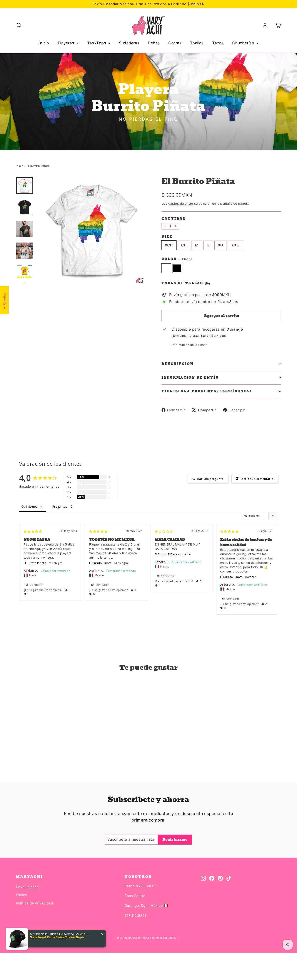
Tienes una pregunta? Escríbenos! (207, 391)
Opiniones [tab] (29, 506)
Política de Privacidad (34, 903)
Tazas (218, 43)
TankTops (97, 43)
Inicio (44, 43)
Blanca (166, 268)
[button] (67, 590)
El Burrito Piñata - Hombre (173, 554)
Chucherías (243, 43)
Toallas (197, 43)
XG (220, 245)
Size (167, 236)
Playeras (66, 43)
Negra (177, 268)
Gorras (174, 43)
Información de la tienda (189, 344)
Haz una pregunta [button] (210, 479)
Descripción (178, 364)
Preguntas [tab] (59, 506)
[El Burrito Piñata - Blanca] (18, 749)
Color (177, 259)
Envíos (21, 895)
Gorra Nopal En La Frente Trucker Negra (57, 937)
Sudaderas (129, 43)
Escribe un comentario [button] (256, 479)
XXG (235, 245)
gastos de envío (180, 203)
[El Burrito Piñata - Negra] (24, 749)
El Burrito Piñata (35, 563)
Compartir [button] (36, 585)
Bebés (154, 43)
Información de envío (190, 377)
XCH (169, 245)
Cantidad (174, 219)
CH (184, 245)
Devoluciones (27, 887)
